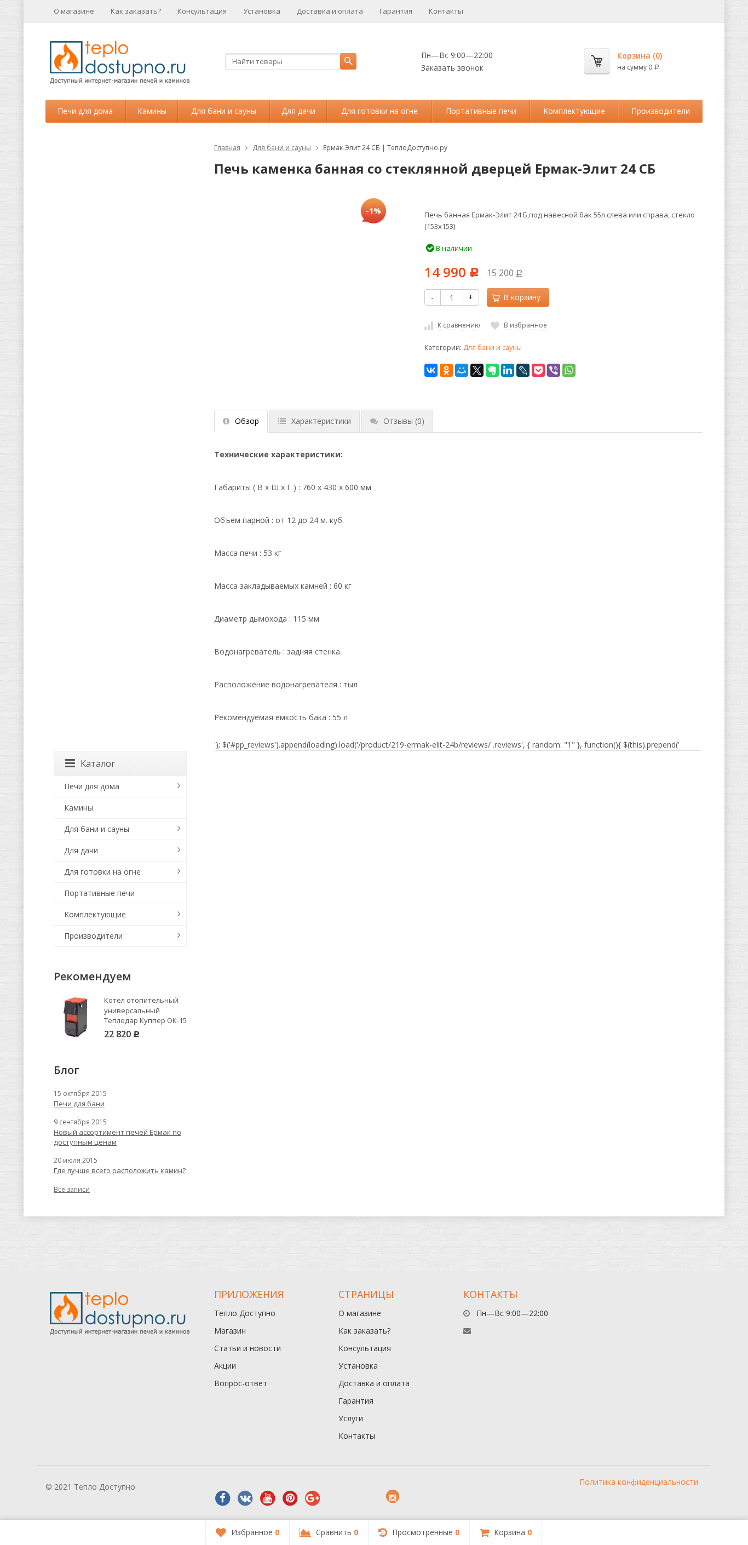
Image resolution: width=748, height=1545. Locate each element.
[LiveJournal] (523, 370)
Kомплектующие (574, 111)
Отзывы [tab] (403, 421)
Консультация (202, 11)
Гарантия (395, 11)
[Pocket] (538, 370)
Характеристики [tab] (321, 421)
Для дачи (298, 111)
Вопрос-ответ (240, 1383)
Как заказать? (136, 11)
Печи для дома (85, 111)
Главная (227, 147)
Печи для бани (79, 1104)
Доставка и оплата (330, 11)
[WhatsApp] (569, 370)
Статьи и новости (247, 1348)
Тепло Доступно (244, 1313)
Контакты (446, 11)
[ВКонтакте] (431, 370)
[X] (477, 370)
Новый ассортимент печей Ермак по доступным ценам (117, 1137)
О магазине (74, 11)
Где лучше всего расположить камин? (120, 1170)
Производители (660, 111)
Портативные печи (481, 111)
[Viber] (553, 370)
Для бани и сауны (223, 111)
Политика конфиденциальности (638, 1482)
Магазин (230, 1330)
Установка (261, 11)
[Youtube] (268, 1498)
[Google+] (312, 1498)
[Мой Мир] (461, 370)
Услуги (350, 1418)
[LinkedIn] (507, 370)
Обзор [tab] (247, 421)
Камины (151, 111)
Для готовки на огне (379, 111)
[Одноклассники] (446, 370)
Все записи (72, 1189)
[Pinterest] (290, 1498)
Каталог (97, 763)
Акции (225, 1365)
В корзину (521, 297)
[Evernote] (492, 370)
